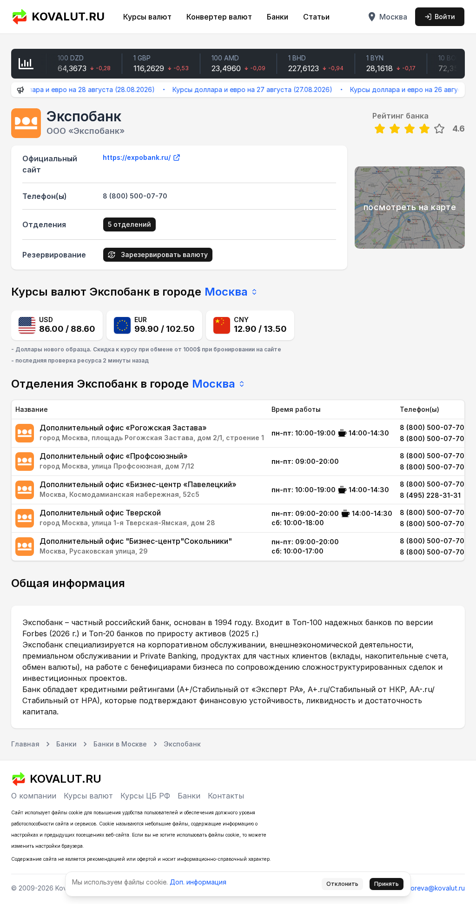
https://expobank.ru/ (137, 157)
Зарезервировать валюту (164, 254)
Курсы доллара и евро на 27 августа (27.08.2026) (240, 89)
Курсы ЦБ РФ (145, 795)
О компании (33, 795)
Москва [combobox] (226, 291)
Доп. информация (198, 882)
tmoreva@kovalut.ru (434, 888)
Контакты (226, 795)
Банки (277, 16)
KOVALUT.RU (68, 16)
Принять (386, 883)
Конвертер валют (219, 16)
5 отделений (129, 224)
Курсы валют (147, 16)
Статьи (316, 16)
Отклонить (342, 883)
